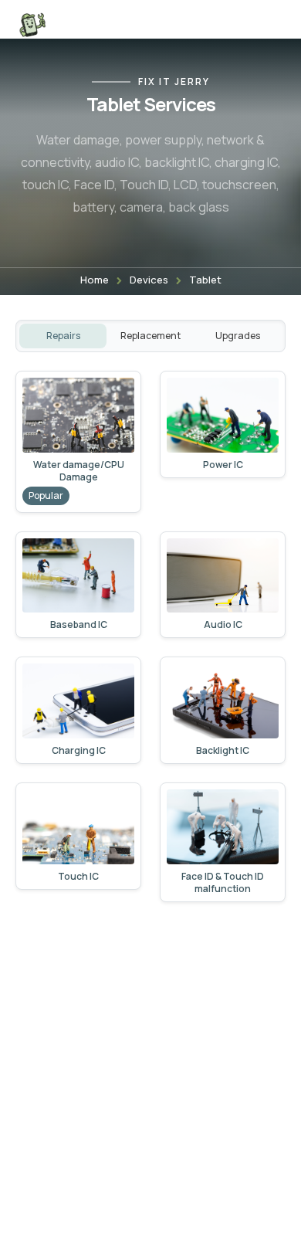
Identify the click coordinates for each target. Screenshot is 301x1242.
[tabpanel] (150, 636)
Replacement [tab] (150, 335)
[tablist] (150, 336)
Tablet (205, 280)
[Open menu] (268, 25)
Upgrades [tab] (237, 335)
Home (94, 280)
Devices (149, 280)
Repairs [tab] (63, 335)
